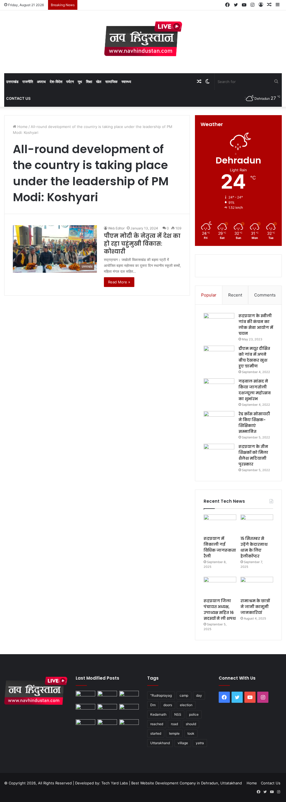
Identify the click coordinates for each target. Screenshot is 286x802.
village (183, 743)
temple (174, 733)
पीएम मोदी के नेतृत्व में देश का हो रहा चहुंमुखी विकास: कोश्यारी (142, 243)
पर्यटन (70, 81)
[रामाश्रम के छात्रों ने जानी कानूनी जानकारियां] (256, 586)
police (194, 714)
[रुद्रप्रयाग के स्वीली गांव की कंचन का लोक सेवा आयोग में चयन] (219, 323)
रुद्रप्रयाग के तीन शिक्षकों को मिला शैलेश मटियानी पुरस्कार (253, 455)
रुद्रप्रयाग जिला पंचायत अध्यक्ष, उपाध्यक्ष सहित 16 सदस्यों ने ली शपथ (220, 609)
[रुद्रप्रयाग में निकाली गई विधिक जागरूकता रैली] (220, 523)
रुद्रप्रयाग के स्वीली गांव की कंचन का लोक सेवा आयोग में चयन (256, 324)
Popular (208, 295)
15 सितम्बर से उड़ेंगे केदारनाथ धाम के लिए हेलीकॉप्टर (254, 547)
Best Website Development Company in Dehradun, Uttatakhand (186, 783)
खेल (98, 81)
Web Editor (116, 228)
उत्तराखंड (12, 81)
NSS (177, 714)
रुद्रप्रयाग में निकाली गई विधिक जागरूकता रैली (220, 547)
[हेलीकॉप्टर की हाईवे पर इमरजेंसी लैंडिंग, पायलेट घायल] (107, 724)
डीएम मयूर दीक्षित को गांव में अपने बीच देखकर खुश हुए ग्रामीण (254, 357)
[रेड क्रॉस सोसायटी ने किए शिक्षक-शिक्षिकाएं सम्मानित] (219, 421)
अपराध (41, 81)
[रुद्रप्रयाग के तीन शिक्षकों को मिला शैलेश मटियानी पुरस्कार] (219, 454)
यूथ (80, 81)
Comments (265, 295)
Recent (235, 295)
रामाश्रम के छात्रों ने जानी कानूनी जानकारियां (255, 606)
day (199, 695)
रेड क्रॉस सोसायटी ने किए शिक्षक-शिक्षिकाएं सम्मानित (254, 422)
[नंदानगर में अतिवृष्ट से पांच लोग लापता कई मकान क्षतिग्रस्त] (85, 696)
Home (22, 126)
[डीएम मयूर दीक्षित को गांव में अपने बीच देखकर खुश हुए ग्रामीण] (219, 356)
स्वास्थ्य (126, 81)
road (174, 724)
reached (156, 724)
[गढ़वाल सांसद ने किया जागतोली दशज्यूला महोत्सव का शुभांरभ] (219, 388)
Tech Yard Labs (114, 783)
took (190, 733)
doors (167, 705)
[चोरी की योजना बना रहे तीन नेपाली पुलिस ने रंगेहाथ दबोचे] (129, 724)
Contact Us (18, 98)
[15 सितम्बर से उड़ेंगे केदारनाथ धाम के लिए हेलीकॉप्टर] (256, 523)
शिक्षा (89, 81)
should (191, 724)
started (155, 733)
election (186, 705)
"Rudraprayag (161, 695)
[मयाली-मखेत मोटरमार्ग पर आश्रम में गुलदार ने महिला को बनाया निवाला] (85, 724)
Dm (153, 705)
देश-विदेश (56, 81)
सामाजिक (111, 81)
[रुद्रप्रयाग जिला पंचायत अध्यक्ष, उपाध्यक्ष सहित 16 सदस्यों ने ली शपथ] (220, 586)
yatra (200, 743)
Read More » (119, 282)
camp (184, 695)
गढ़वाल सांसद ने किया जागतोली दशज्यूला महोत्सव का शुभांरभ (255, 390)
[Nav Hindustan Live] (143, 39)
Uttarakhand (160, 743)
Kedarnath (158, 714)
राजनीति (27, 81)
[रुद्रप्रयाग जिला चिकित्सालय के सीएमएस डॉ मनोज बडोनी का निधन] (129, 710)
